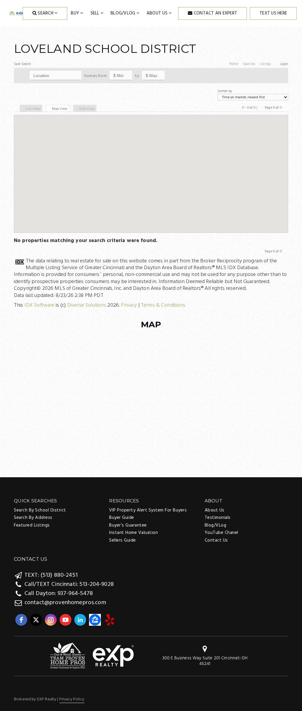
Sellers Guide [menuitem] (122, 540)
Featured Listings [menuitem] (32, 525)
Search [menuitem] (46, 13)
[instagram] (51, 620)
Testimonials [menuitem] (218, 517)
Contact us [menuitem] (216, 540)
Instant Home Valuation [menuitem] (133, 532)
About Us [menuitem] (158, 13)
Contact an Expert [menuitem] (215, 13)
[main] (151, 168)
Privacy (129, 305)
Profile (233, 64)
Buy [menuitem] (75, 13)
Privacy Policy (71, 699)
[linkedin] (80, 620)
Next (285, 109)
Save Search (22, 64)
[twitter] (36, 620)
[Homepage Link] (92, 656)
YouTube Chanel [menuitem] (221, 532)
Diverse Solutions (86, 305)
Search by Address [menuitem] (33, 517)
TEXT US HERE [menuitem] (273, 13)
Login (284, 64)
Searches (249, 64)
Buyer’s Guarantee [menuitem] (128, 525)
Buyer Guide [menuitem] (121, 517)
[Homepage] (16, 13)
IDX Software (39, 305)
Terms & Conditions (163, 305)
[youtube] (65, 620)
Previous (261, 109)
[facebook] (21, 620)
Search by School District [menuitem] (40, 510)
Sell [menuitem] (96, 13)
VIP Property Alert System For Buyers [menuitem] (148, 510)
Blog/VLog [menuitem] (124, 13)
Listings (265, 64)
